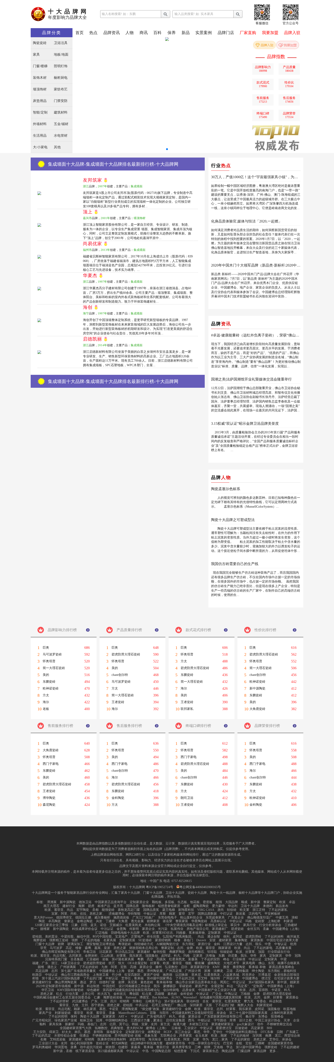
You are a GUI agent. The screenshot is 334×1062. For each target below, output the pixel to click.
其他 (57, 147)
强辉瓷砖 (270, 1047)
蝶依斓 (199, 963)
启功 (184, 967)
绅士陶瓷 (258, 971)
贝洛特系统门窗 (56, 959)
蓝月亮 (118, 906)
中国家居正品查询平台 (111, 902)
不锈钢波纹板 (101, 1035)
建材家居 (225, 940)
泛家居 (197, 955)
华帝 (288, 955)
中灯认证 (226, 913)
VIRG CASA (205, 909)
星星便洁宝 (224, 1028)
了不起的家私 (277, 909)
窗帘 (182, 913)
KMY (216, 967)
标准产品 (103, 906)
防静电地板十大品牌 (125, 932)
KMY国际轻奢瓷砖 (70, 990)
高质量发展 (284, 948)
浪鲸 (295, 917)
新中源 (255, 902)
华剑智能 (134, 913)
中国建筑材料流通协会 (241, 1032)
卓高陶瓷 (54, 921)
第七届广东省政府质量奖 (78, 971)
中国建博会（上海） (286, 929)
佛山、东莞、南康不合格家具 (279, 963)
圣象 (266, 929)
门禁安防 (60, 101)
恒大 (121, 963)
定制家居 (275, 955)
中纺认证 (235, 921)
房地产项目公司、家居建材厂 (207, 929)
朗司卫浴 (187, 798)
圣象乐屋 (150, 1035)
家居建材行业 (41, 982)
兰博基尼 (264, 974)
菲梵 (43, 948)
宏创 (248, 1043)
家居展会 (292, 997)
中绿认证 (51, 974)
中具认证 (142, 1005)
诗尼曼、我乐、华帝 (242, 955)
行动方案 (72, 993)
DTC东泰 (267, 1032)
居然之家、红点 (51, 993)
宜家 (196, 1039)
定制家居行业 (135, 1032)
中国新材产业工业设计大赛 (217, 990)
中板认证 (150, 913)
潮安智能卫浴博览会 (100, 944)
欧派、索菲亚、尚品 (59, 909)
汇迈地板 (101, 932)
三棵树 (259, 1043)
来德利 (267, 906)
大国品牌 (231, 902)
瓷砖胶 (259, 921)
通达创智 (213, 936)
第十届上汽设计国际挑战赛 (61, 978)
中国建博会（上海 (112, 971)
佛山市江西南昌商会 (75, 974)
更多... (274, 1051)
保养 (171, 33)
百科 (157, 33)
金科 (217, 944)
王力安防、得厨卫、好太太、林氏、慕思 (61, 1032)
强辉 (75, 940)
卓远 (292, 902)
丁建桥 (110, 921)
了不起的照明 (57, 1016)
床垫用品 (40, 101)
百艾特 (202, 978)
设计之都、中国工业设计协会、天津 (264, 1020)
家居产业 (201, 986)
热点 (93, 33)
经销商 (124, 1001)
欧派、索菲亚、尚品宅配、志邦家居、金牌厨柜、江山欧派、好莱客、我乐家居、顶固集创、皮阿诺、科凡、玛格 (110, 955)
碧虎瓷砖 (237, 929)
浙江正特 (258, 909)
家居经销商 (163, 940)
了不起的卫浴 (184, 978)
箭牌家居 (153, 921)
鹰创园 (134, 993)
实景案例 (203, 33)
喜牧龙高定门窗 (129, 909)
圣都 (95, 909)
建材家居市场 (175, 1043)
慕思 (140, 971)
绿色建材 (93, 990)
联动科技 (193, 1001)
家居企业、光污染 (154, 929)
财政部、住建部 (116, 1047)
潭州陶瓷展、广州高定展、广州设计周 (174, 971)
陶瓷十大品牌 (89, 1016)
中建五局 (282, 917)
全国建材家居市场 (280, 1043)
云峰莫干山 (153, 1001)
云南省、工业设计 (184, 1028)
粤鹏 (140, 959)
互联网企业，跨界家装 (176, 1035)
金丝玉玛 (253, 929)
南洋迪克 (293, 936)
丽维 (41, 967)
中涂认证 (202, 993)
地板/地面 (61, 54)
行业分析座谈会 (270, 925)
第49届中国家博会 (159, 978)
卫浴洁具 (60, 43)
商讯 (144, 33)
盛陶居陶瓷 (201, 906)
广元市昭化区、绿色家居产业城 (54, 1020)
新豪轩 (70, 1024)
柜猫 (35, 978)
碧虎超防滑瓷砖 (94, 963)
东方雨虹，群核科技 (282, 971)
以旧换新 (181, 974)
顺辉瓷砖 (39, 940)
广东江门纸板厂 (143, 917)
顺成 (244, 902)
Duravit (201, 940)
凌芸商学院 (137, 1039)
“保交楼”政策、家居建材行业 (161, 1009)
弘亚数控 (171, 967)
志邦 (54, 971)
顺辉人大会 (245, 1005)
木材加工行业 (198, 1024)
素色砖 (172, 993)
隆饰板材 (148, 906)
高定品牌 (41, 971)
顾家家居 (224, 948)
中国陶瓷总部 (161, 1051)
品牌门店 (226, 33)
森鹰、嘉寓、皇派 (97, 948)
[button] (167, 149)
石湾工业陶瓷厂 (163, 1005)
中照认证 (230, 932)
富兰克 (165, 1024)
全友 (205, 1001)
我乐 (157, 986)
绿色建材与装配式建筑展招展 (220, 997)
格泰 (177, 940)
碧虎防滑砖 (253, 936)
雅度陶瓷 (239, 967)
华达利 (232, 906)
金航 (239, 1043)
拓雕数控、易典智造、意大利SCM (119, 1028)
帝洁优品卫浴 (124, 951)
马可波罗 (56, 948)
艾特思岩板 (58, 1039)
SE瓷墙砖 (145, 940)
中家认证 (137, 1016)
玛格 (248, 921)
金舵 (186, 906)
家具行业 (249, 925)
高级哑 (159, 993)
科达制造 (93, 986)
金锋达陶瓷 (85, 921)
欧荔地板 (289, 1009)
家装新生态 (211, 1051)
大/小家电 (40, 147)
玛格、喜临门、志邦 (92, 1024)
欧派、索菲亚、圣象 (101, 1013)
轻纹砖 (232, 909)
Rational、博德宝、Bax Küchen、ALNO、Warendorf (161, 997)
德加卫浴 (85, 902)
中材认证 (111, 978)
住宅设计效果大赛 (286, 978)
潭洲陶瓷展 (129, 1009)
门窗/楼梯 (40, 66)
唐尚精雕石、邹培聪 (202, 951)
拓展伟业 (177, 929)
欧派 (282, 902)
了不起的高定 (41, 1035)
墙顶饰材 (40, 89)
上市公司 (88, 993)
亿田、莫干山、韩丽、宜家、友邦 (133, 1024)
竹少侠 (116, 974)
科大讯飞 (103, 993)
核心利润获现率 (81, 1043)
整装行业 (162, 1047)
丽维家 (45, 929)
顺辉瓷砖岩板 (112, 997)
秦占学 (250, 1016)
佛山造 (182, 1005)
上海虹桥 (274, 921)
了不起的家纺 (240, 1039)
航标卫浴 (86, 1020)
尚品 (201, 936)
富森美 (135, 1047)
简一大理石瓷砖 (54, 668)
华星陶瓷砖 (199, 921)
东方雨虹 (188, 944)
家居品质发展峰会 (281, 967)
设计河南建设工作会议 (134, 986)
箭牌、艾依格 (213, 1047)
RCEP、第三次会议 (177, 1032)
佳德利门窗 (107, 982)
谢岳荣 (167, 921)
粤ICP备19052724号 (159, 887)
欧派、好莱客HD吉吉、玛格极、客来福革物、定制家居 (182, 932)
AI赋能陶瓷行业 (167, 944)
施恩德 (167, 974)
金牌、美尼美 (127, 982)
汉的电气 (255, 913)
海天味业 (154, 1039)
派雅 (207, 971)
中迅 (145, 1051)
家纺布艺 (60, 89)
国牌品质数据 (207, 913)
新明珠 (98, 1032)
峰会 (226, 959)
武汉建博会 (80, 1001)
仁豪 (97, 997)
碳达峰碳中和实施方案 (147, 1043)
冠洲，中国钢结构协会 (112, 1020)
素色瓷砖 (146, 982)
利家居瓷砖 (264, 1005)
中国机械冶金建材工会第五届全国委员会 (62, 997)
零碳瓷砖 (185, 986)
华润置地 (61, 1047)
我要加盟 (270, 33)
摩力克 (248, 1001)
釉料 (43, 1024)
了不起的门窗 (92, 978)
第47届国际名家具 (261, 982)
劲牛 (260, 1024)
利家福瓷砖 (63, 1013)
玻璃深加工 (75, 944)
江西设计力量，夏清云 (147, 1020)
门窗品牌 (244, 1051)
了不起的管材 (59, 1001)
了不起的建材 (289, 1047)
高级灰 (161, 959)
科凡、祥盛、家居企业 (185, 1016)
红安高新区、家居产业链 (142, 974)
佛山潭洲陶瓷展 (66, 982)
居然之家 (119, 948)
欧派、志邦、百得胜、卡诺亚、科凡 (264, 990)
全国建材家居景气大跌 (76, 1028)
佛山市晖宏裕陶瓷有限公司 (61, 951)
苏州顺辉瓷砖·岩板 (128, 1035)
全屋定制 (217, 986)
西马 (191, 1020)
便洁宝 (266, 978)
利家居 (288, 921)
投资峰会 (277, 1016)
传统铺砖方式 (143, 944)
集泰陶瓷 (241, 940)
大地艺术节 (231, 963)
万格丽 (245, 993)
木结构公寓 (152, 925)
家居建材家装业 (222, 1024)
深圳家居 (196, 1005)
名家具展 (109, 940)
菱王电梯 (168, 909)
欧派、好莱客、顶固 (250, 951)
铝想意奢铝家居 (169, 906)
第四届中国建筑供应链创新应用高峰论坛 (131, 990)
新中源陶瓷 (257, 688)
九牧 (104, 967)
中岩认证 (255, 959)
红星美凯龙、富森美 (183, 959)
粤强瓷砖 (124, 944)
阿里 (114, 967)
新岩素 (240, 913)
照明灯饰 (60, 66)
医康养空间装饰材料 (111, 1039)
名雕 (43, 1039)
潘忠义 (52, 967)
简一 (34, 929)
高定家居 (257, 1028)
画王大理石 (51, 906)
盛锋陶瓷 (213, 963)
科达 (230, 986)
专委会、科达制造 (269, 1001)
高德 (133, 967)
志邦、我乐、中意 (258, 944)
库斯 (163, 913)
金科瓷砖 (186, 993)
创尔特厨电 (171, 990)
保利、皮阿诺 (232, 936)
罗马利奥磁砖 (41, 1047)
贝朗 (280, 1032)
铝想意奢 (180, 1051)
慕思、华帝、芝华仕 (208, 1032)
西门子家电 (51, 764)
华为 (205, 1039)
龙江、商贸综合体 (287, 1035)
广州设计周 (231, 978)
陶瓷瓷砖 (40, 43)
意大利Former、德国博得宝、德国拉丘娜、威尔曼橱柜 (72, 917)
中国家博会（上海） (281, 986)
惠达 (83, 982)
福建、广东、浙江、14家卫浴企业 (56, 963)
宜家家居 (108, 1016)
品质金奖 (188, 990)
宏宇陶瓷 (82, 909)
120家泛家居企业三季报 (51, 925)
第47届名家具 (173, 1001)
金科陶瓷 (118, 798)
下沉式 (194, 1051)
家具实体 (55, 1024)
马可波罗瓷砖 (52, 654)
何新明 (134, 929)
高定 (150, 959)
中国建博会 (250, 978)
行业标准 (239, 959)
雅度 (226, 967)
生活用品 (40, 135)
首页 (79, 33)
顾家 (172, 913)
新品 (186, 33)
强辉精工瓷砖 (58, 940)
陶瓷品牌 (228, 1051)
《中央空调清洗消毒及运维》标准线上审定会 (195, 925)
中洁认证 (107, 929)
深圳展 (257, 1035)
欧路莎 (37, 974)
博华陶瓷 (49, 798)
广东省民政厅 (156, 1016)
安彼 (212, 940)
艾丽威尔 (116, 925)
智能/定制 (40, 112)
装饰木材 (40, 77)
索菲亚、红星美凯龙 (226, 1001)
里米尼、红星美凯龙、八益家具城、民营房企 (223, 974)
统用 (293, 944)
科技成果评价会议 (84, 929)
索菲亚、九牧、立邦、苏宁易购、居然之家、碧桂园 (95, 1005)
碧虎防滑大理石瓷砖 (126, 654)
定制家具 (270, 959)
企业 (296, 1020)
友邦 (64, 1043)
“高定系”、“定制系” (250, 986)
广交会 (217, 993)
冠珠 (298, 955)
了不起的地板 (90, 940)
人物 (129, 33)
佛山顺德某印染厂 (259, 917)
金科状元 (119, 993)
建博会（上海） (157, 1028)
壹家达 (69, 921)
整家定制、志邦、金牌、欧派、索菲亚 (188, 948)
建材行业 (68, 906)
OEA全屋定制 (137, 963)
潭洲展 (52, 902)
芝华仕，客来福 (132, 978)
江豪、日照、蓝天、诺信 (88, 925)
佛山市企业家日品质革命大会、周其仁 (202, 982)
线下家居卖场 (85, 1051)
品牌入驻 (292, 33)
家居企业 (146, 967)
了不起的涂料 (274, 936)
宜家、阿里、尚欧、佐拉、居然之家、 (78, 913)
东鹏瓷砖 (49, 681)
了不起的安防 (210, 959)
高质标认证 (218, 921)
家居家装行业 (199, 967)
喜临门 (188, 940)
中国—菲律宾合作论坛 (204, 1043)
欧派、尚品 (242, 948)
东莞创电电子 (167, 917)
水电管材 (60, 135)
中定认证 (239, 982)
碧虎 (91, 906)
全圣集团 (76, 959)
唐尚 (220, 909)
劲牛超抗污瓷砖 (91, 1047)
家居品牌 (260, 1051)
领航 (188, 963)
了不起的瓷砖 (88, 967)
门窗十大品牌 (45, 944)
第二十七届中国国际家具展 (248, 1013)
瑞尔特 (215, 978)
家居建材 (143, 951)
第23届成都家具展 (110, 1051)
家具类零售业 (181, 1047)
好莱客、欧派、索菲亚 (166, 963)
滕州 (158, 967)
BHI (269, 1028)
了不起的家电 (262, 948)
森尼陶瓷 (49, 804)
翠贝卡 (235, 925)
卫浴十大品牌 (250, 906)
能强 (219, 902)
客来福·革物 (257, 967)
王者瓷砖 (118, 702)
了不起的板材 (239, 1035)
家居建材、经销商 (81, 1039)
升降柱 (137, 1001)
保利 (74, 1016)
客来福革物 (164, 982)
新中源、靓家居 (288, 982)
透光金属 (137, 921)
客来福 (148, 1047)
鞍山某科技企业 (191, 917)
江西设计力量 (232, 944)
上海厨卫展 (101, 974)
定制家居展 (127, 940)
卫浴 (229, 971)
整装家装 (181, 921)
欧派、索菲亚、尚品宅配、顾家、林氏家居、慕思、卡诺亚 (77, 1009)
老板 (46, 709)
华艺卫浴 (47, 990)
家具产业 (45, 1013)
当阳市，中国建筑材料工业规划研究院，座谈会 (192, 1013)
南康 (268, 1035)
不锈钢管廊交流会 (279, 1024)
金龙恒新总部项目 (286, 974)
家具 (36, 54)
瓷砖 (131, 971)
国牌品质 (132, 906)
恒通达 (84, 1035)
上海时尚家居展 (282, 1013)
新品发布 (282, 906)
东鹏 (221, 955)
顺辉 (81, 906)
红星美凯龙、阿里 (177, 1039)
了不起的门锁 (224, 1005)
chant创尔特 (120, 675)
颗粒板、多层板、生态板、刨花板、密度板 (182, 902)
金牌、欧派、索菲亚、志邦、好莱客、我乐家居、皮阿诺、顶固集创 (232, 1009)
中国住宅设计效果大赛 (282, 940)
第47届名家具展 (123, 959)
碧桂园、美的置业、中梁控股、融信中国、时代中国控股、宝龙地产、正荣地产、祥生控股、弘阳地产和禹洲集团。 (113, 936)
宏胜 (123, 967)
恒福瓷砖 (226, 951)
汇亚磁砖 (92, 959)
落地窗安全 (114, 1032)
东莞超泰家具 (215, 917)
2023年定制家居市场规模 (53, 986)
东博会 (263, 1016)
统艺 (112, 963)
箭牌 (61, 944)
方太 (46, 695)
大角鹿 (123, 921)
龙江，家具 (220, 1039)
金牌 (256, 993)
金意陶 (121, 929)
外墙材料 (40, 124)
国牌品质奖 (151, 909)
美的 (46, 675)
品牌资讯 (111, 33)
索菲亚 (78, 1013)
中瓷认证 (206, 1028)
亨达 (229, 1047)
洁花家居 (105, 951)
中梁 (283, 959)
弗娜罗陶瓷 (177, 951)
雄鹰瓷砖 (154, 1032)
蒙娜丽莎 (169, 986)
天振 (209, 1005)
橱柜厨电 (60, 77)
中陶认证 (231, 993)
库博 (232, 1020)
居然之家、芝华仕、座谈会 (272, 1039)
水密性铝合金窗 (65, 1035)
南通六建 (179, 1024)
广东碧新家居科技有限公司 (223, 1016)
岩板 (105, 959)
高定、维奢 (74, 948)
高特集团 (242, 971)
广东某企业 (236, 917)
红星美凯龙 (133, 925)
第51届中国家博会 (248, 1047)
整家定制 (269, 902)
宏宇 (191, 913)
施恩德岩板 (121, 917)
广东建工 (292, 1032)
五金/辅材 (61, 124)
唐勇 (73, 1047)
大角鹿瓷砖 (257, 709)
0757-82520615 (182, 881)
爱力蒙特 (218, 906)
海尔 (46, 702)
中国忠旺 (109, 986)
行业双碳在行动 (279, 951)
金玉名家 (201, 1035)
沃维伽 (210, 955)
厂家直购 (248, 33)
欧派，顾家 (219, 1035)
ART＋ (123, 1016)
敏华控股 (159, 951)
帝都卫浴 (89, 951)
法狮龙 (218, 971)
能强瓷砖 (108, 909)
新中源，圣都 (62, 1051)
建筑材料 (60, 112)
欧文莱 (244, 909)
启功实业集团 (175, 1020)
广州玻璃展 (68, 967)
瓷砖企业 (102, 1043)
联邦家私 (187, 709)
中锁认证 (204, 1020)
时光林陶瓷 (120, 1043)
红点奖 (147, 993)
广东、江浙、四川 (104, 1001)
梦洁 (93, 982)
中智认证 (280, 944)
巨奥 (46, 647)
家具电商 (248, 963)
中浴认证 (132, 1051)
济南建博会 (117, 913)
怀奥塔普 (49, 661)
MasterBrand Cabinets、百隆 (137, 1013)
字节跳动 (220, 1020)
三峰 (197, 1047)
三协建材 (290, 925)
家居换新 (257, 940)
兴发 (99, 921)
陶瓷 (42, 921)
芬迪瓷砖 (241, 1028)
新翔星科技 (186, 909)
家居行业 (204, 944)
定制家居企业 (139, 902)
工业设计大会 (48, 1043)
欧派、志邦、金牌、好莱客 (263, 997)
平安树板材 (272, 913)
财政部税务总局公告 (143, 948)
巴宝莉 (228, 1043)
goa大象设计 (245, 1024)
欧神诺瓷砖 (51, 688)
